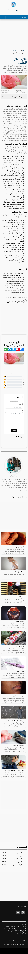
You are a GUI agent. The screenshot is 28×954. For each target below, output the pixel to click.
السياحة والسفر (17, 865)
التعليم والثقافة (18, 862)
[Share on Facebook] (22, 349)
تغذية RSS (6, 944)
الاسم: (21, 404)
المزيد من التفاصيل (21, 490)
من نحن (5, 940)
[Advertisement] (14, 34)
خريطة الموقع (14, 944)
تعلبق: (21, 410)
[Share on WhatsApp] (6, 349)
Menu (24, 17)
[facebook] (23, 912)
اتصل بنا (22, 944)
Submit (14, 430)
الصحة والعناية (18, 853)
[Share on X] (14, 349)
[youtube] (18, 912)
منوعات (20, 856)
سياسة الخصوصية (13, 940)
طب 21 (24, 51)
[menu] (3, 17)
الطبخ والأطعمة (17, 859)
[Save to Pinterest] (18, 349)
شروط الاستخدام (23, 940)
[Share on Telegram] (10, 349)
